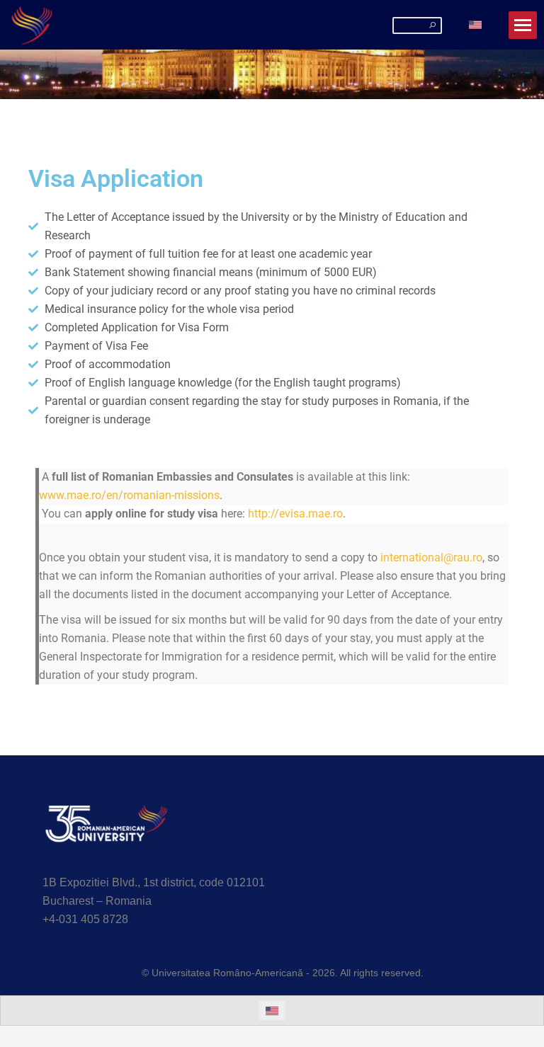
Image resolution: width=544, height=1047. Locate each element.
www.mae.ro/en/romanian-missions (129, 495)
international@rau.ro (431, 557)
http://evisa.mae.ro (295, 513)
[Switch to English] (475, 25)
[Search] (432, 25)
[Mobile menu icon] (523, 25)
